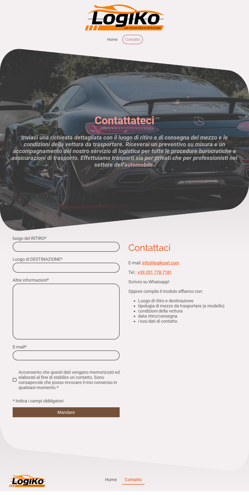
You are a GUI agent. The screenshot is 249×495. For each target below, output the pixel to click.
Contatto (132, 39)
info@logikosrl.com (160, 262)
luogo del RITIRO (29, 238)
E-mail (20, 346)
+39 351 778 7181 (154, 272)
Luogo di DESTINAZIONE (37, 259)
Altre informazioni (31, 280)
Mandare (66, 412)
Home (112, 39)
